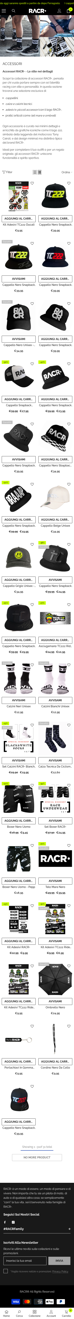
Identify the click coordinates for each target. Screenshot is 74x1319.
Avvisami (18, 278)
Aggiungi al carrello (20, 218)
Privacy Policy (60, 1271)
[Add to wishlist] (32, 183)
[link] (19, 1313)
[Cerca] (14, 11)
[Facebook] (4, 1222)
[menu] (4, 11)
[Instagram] (13, 1222)
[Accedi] (59, 11)
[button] (35, 172)
